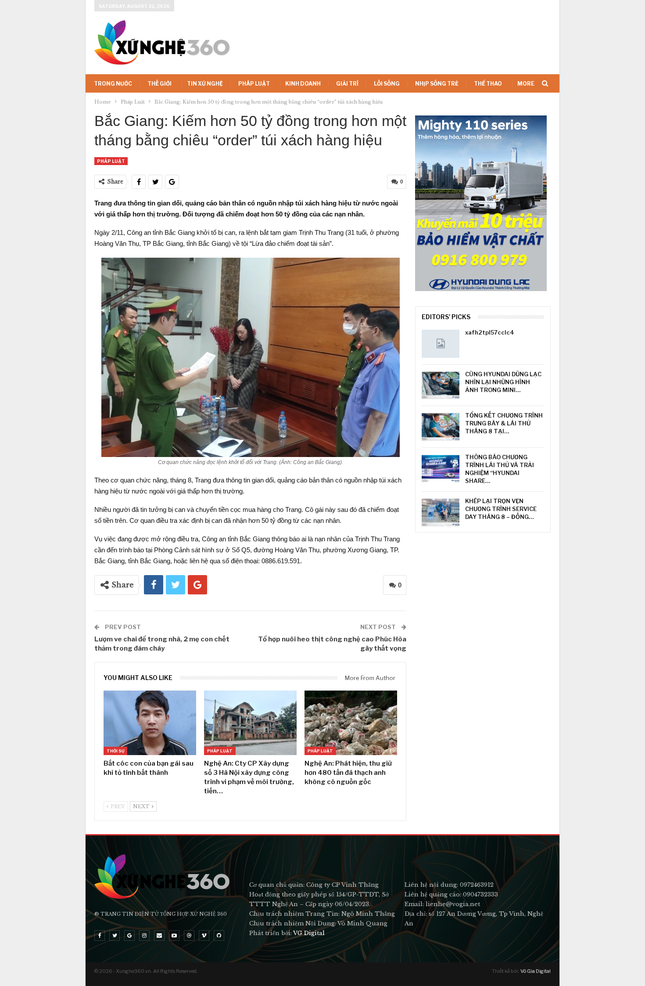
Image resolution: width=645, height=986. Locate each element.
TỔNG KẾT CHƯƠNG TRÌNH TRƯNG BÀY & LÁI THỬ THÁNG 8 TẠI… (504, 423)
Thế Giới (159, 83)
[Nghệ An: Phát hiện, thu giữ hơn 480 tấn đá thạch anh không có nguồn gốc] (351, 723)
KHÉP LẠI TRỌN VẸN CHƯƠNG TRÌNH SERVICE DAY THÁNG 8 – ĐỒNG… (501, 508)
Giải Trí (347, 83)
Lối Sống (387, 83)
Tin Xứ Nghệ (205, 83)
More (525, 83)
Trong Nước (113, 83)
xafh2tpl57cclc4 (489, 332)
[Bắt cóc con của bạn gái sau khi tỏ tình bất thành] (150, 723)
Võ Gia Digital (535, 971)
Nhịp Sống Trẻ (437, 83)
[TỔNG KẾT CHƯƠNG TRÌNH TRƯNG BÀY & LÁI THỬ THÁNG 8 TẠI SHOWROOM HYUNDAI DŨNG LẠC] (440, 427)
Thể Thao (488, 83)
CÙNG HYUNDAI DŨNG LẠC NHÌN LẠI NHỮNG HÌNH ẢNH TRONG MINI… (503, 382)
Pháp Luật (254, 83)
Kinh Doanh (303, 83)
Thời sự (115, 750)
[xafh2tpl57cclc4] (440, 344)
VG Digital (309, 933)
